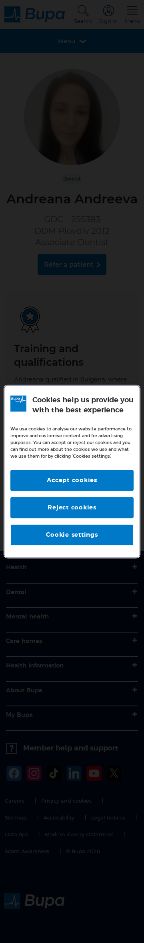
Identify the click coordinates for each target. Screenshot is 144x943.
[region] (72, 472)
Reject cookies (72, 508)
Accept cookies (72, 480)
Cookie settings (72, 535)
